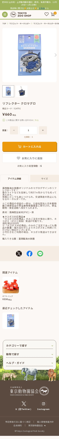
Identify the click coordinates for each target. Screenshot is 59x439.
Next (55, 55)
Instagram (43, 409)
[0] (53, 14)
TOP (4, 23)
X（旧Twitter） (24, 409)
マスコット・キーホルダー (20, 23)
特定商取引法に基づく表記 (18, 422)
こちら (42, 8)
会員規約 (17, 425)
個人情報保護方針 (45, 422)
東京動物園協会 (35, 425)
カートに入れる (32, 146)
